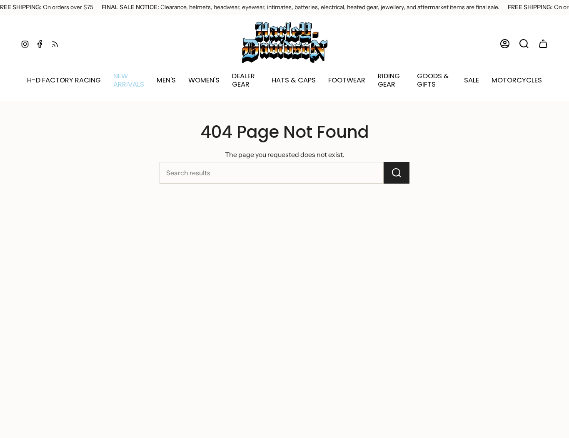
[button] (128, 80)
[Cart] (543, 44)
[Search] (396, 173)
